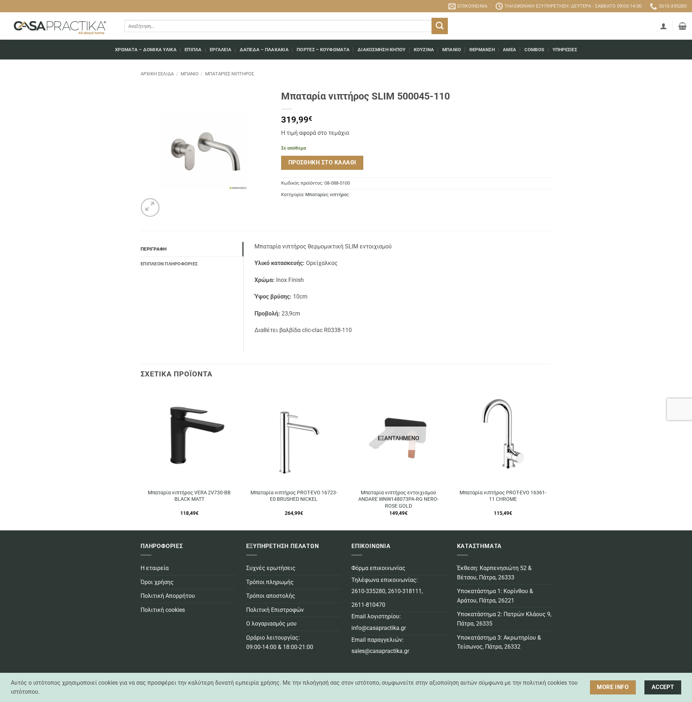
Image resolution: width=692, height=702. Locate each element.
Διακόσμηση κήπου (381, 49)
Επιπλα (193, 49)
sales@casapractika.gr (380, 651)
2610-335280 (368, 591)
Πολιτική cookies (163, 609)
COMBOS (534, 49)
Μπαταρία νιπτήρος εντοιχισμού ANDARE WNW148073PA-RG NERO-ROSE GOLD (398, 499)
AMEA (509, 49)
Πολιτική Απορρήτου (168, 595)
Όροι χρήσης (157, 582)
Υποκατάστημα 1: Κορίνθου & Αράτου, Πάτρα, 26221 (495, 596)
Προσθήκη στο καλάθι (322, 162)
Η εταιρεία (155, 568)
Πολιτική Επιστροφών (275, 609)
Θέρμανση (482, 49)
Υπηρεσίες (565, 49)
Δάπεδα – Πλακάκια (264, 49)
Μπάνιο (451, 49)
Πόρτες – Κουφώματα (323, 49)
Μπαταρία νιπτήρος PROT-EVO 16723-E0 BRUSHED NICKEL (293, 496)
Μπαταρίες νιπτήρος (229, 73)
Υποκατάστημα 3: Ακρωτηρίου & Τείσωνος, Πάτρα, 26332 (499, 642)
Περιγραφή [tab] (154, 249)
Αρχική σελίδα (157, 73)
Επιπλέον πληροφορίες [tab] (169, 263)
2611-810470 (368, 604)
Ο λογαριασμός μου (271, 623)
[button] (663, 26)
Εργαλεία (220, 49)
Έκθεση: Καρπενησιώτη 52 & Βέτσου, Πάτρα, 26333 (494, 573)
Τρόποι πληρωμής (270, 582)
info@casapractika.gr (378, 627)
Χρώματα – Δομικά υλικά (146, 49)
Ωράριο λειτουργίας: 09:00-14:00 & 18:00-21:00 (279, 642)
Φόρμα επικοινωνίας (378, 568)
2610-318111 (405, 591)
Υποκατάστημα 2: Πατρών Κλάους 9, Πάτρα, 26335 (504, 619)
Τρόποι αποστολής (270, 595)
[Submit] (439, 26)
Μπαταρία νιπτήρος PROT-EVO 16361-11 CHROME (503, 496)
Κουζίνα (424, 49)
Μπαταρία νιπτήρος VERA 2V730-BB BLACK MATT (189, 496)
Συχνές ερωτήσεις (271, 568)
